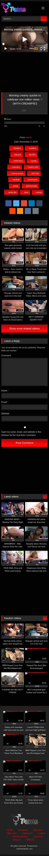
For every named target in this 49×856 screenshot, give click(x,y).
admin (29, 137)
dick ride (35, 173)
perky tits (12, 192)
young (39, 192)
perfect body (31, 186)
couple (34, 161)
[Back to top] (41, 848)
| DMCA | (30, 840)
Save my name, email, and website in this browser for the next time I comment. (21, 433)
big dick (32, 154)
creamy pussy (17, 173)
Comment (6, 355)
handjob (16, 179)
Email (4, 402)
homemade (32, 179)
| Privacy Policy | (20, 836)
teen (26, 192)
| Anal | (10, 830)
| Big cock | (11, 833)
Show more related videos (24, 328)
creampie (16, 167)
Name (5, 390)
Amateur (17, 148)
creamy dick (33, 167)
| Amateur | (23, 830)
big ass (18, 154)
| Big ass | (37, 830)
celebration (18, 161)
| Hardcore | (27, 833)
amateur (32, 148)
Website (5, 413)
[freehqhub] (20, 8)
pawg (15, 186)
